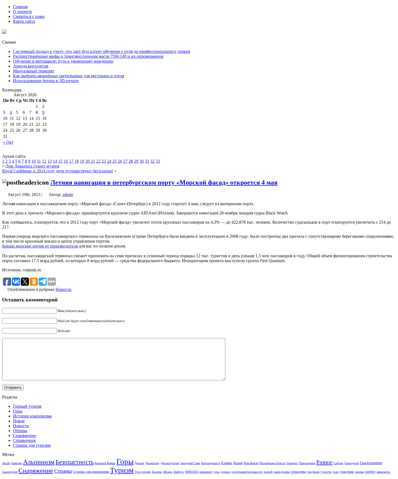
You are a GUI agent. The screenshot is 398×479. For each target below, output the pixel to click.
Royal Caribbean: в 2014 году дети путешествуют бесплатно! (57, 171)
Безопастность (75, 461)
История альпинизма (32, 416)
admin (68, 194)
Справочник (24, 440)
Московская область (272, 463)
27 (125, 161)
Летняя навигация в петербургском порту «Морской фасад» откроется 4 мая (164, 182)
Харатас (157, 471)
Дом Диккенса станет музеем (32, 166)
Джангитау (152, 463)
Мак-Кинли (251, 463)
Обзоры (20, 430)
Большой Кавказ (105, 463)
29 (136, 161)
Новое (19, 421)
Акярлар (16, 463)
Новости (63, 289)
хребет (370, 472)
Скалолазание (371, 463)
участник (347, 472)
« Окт (8, 142)
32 (152, 161)
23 (104, 161)
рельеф (268, 471)
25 (114, 161)
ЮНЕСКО (191, 471)
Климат (227, 463)
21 (93, 161)
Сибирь (338, 463)
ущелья (359, 471)
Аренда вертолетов (30, 66)
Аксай (6, 463)
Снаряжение (24, 435)
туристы (326, 471)
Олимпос (292, 463)
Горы (17, 411)
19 (82, 161)
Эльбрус (178, 471)
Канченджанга (210, 463)
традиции (313, 471)
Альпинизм (38, 461)
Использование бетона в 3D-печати (46, 80)
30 (141, 161)
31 (147, 161)
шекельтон (383, 471)
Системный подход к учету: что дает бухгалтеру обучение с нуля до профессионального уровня (101, 51)
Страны (63, 471)
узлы (335, 471)
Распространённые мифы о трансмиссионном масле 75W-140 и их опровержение (88, 56)
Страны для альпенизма (91, 472)
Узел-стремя (143, 471)
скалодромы (281, 471)
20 (87, 161)
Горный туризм (27, 406)
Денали (139, 463)
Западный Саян (190, 463)
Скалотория (9, 471)
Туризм (122, 470)
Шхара (167, 471)
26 (120, 161)
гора (217, 471)
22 (98, 161)
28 (131, 161)
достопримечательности (247, 471)
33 (158, 161)
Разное (324, 462)
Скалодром (351, 463)
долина (225, 471)
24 (109, 161)
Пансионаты (307, 463)
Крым (238, 463)
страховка (298, 472)
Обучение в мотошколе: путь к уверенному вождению (63, 61)
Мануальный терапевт (33, 71)
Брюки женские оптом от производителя (40, 246)
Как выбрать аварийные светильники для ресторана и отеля (68, 75)
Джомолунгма (170, 463)
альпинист (206, 471)
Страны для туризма (32, 445)
